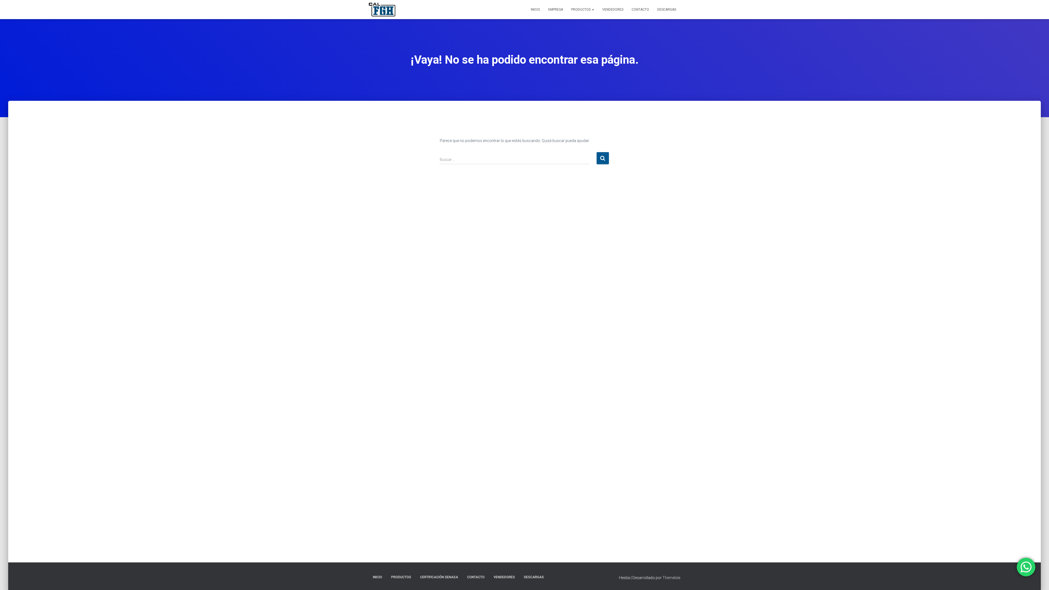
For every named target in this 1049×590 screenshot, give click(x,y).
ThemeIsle (671, 578)
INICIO (535, 9)
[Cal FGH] (382, 9)
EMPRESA (555, 9)
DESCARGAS (666, 9)
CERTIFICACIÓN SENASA (439, 577)
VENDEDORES (612, 9)
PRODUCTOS (581, 9)
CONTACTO (640, 9)
